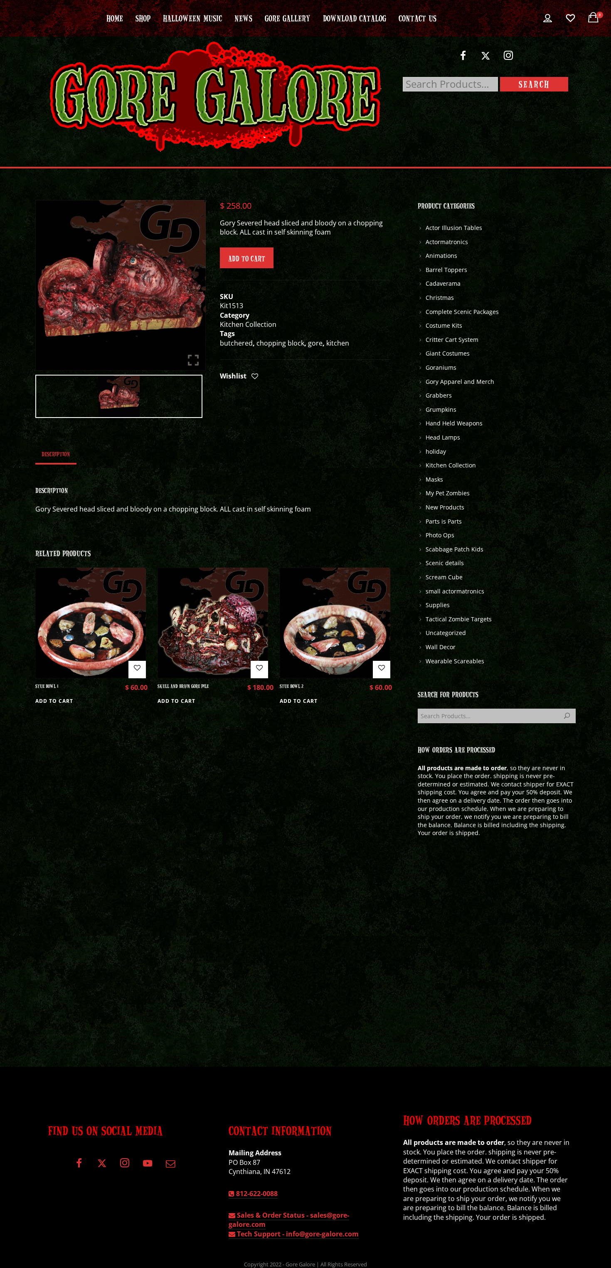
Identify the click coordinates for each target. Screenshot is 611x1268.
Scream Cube (444, 577)
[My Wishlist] (570, 18)
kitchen (337, 343)
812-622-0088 (256, 1193)
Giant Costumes (448, 353)
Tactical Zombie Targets (459, 619)
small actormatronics (455, 591)
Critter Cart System (452, 340)
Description (56, 453)
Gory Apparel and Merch (460, 382)
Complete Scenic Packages (462, 312)
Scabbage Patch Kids (454, 549)
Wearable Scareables (455, 661)
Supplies (438, 605)
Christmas (440, 298)
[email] (170, 1166)
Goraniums (441, 367)
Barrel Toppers (446, 270)
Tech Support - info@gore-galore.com (297, 1233)
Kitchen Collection (248, 324)
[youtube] (147, 1168)
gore (315, 343)
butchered (236, 343)
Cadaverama (443, 283)
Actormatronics (447, 242)
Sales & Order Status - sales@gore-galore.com (289, 1220)
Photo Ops (440, 535)
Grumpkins (441, 409)
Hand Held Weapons (454, 423)
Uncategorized (446, 633)
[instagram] (508, 58)
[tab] (55, 454)
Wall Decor (441, 647)
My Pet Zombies (448, 493)
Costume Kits (444, 325)
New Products (445, 507)
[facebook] (462, 58)
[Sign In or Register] (547, 18)
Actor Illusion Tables (454, 228)
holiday (436, 451)
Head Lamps (443, 437)
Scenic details (445, 563)
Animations (441, 256)
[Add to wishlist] (254, 376)
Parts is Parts (444, 521)
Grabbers (439, 395)
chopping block (280, 343)
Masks (434, 479)
